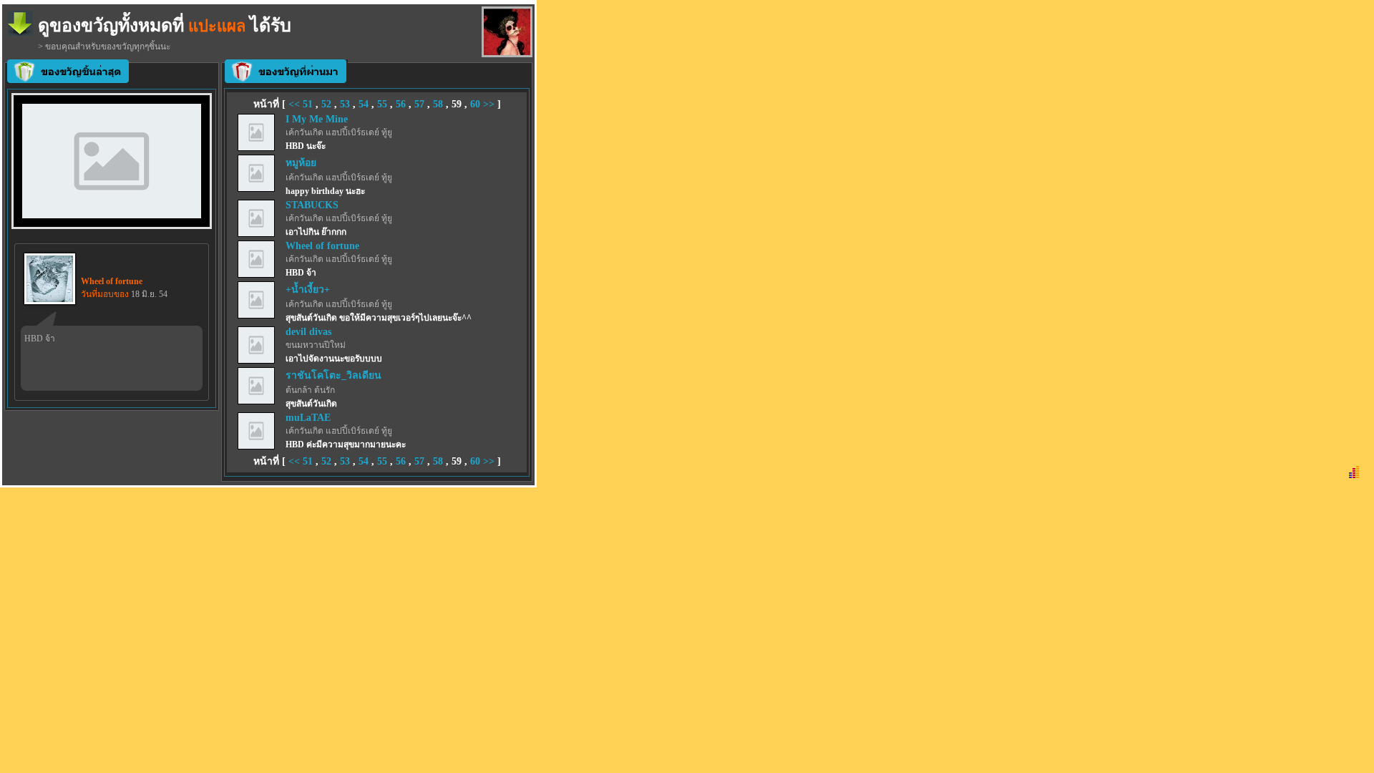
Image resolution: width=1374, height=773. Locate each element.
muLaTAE (308, 417)
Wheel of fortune (322, 245)
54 (364, 104)
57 (419, 104)
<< (295, 104)
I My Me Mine (317, 119)
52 (326, 104)
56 (401, 104)
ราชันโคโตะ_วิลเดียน (333, 375)
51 (308, 104)
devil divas (308, 331)
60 (475, 104)
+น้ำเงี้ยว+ (308, 289)
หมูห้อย (301, 162)
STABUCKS (312, 205)
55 (382, 104)
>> (488, 104)
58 (438, 104)
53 (345, 104)
